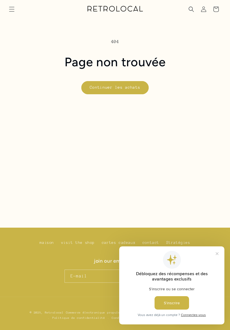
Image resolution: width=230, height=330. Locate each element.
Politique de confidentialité (78, 317)
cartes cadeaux (118, 243)
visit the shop (78, 243)
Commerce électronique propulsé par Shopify (105, 312)
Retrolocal (54, 312)
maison (47, 243)
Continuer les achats (115, 87)
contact (150, 243)
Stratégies (178, 243)
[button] (12, 9)
